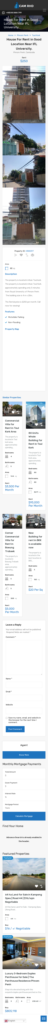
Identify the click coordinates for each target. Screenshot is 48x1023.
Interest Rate (10, 793)
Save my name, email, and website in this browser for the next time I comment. (24, 720)
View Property (24, 884)
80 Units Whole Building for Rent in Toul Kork (35, 440)
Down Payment (11, 783)
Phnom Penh (22, 35)
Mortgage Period (11, 804)
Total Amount (10, 772)
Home (10, 35)
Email (9, 691)
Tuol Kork (36, 35)
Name (9, 679)
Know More (24, 755)
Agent (24, 745)
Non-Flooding (14, 322)
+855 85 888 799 (14, 13)
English (11, 1021)
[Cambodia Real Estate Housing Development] (24, 7)
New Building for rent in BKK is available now (35, 540)
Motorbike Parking (16, 317)
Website (9, 705)
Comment (11, 637)
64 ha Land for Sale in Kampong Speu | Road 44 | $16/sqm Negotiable (23, 898)
